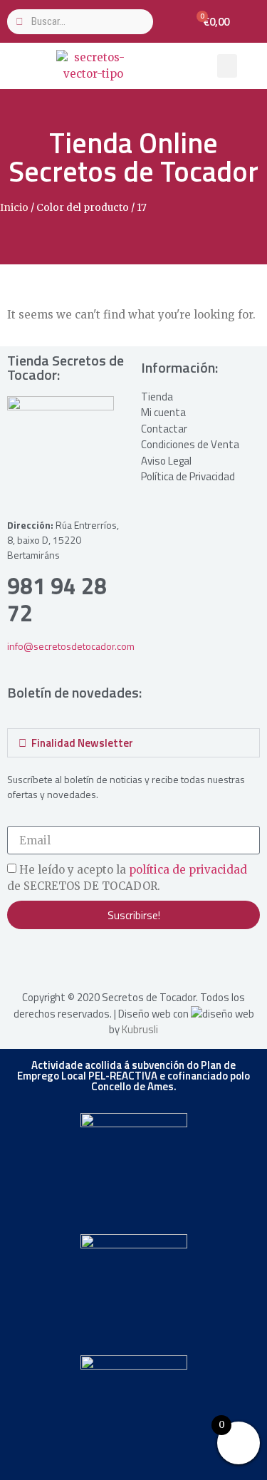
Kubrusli (140, 1029)
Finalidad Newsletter (82, 743)
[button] (227, 66)
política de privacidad (188, 870)
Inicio (14, 207)
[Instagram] (21, 957)
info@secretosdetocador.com (71, 645)
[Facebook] (50, 957)
